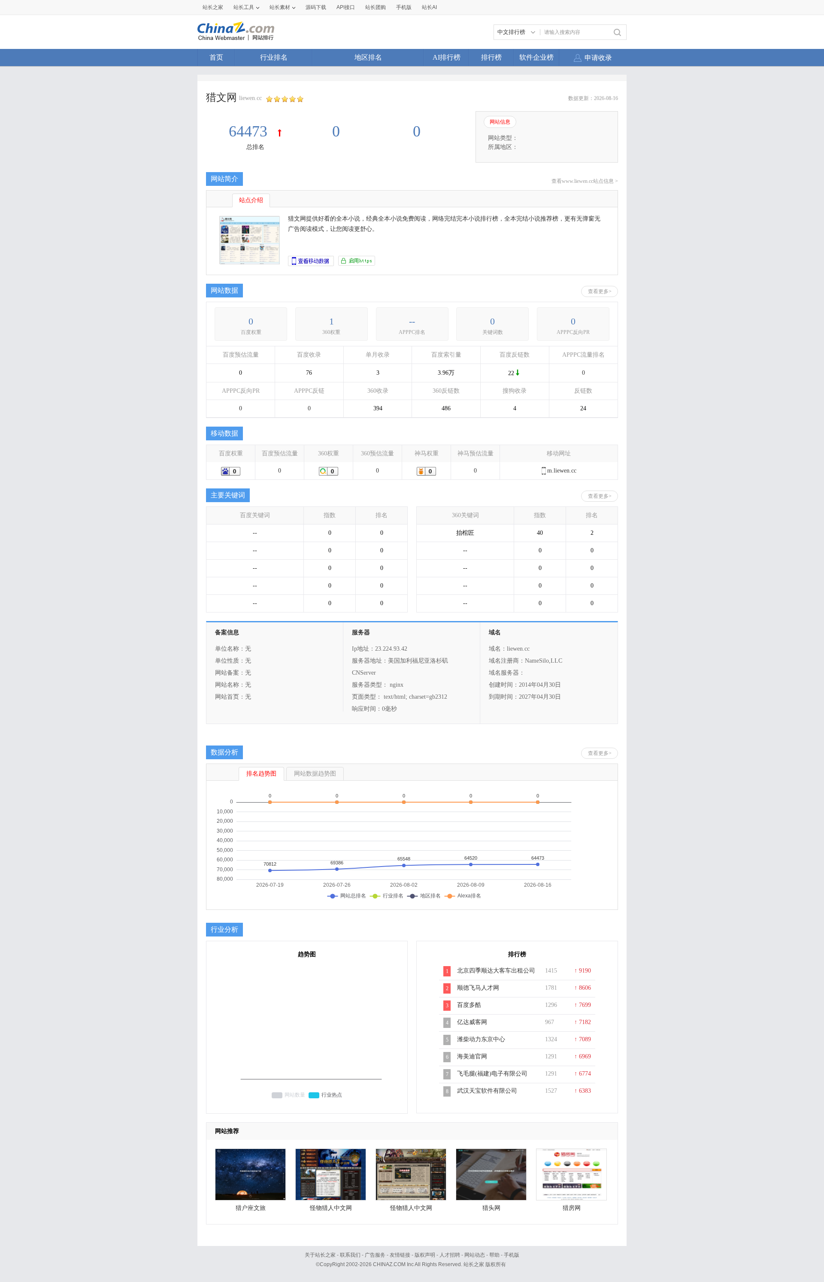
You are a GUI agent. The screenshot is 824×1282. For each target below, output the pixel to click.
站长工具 (243, 7)
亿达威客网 (472, 1022)
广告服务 (375, 1255)
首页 (216, 57)
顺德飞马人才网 (478, 988)
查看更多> (600, 291)
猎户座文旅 (251, 1208)
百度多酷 (469, 1005)
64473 (250, 131)
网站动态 (474, 1255)
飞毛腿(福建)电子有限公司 (492, 1073)
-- (412, 321)
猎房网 (572, 1208)
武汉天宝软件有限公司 (487, 1091)
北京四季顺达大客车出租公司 (496, 970)
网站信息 (500, 122)
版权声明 (425, 1255)
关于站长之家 (320, 1255)
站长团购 (375, 7)
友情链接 (400, 1255)
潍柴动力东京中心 (481, 1039)
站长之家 (213, 7)
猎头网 (491, 1208)
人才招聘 (449, 1255)
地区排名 (368, 57)
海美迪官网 (472, 1056)
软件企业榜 (536, 57)
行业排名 (274, 57)
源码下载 (316, 7)
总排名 (255, 147)
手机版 (511, 1255)
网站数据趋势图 (315, 773)
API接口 (345, 7)
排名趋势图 (261, 773)
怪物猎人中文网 (331, 1208)
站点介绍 (251, 200)
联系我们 (350, 1255)
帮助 (494, 1255)
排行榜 (491, 57)
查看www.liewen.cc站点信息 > (584, 181)
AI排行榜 (446, 57)
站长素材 (280, 7)
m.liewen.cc (561, 470)
